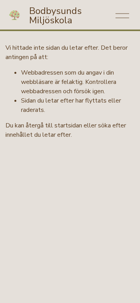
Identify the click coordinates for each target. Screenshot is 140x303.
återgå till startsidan (54, 125)
